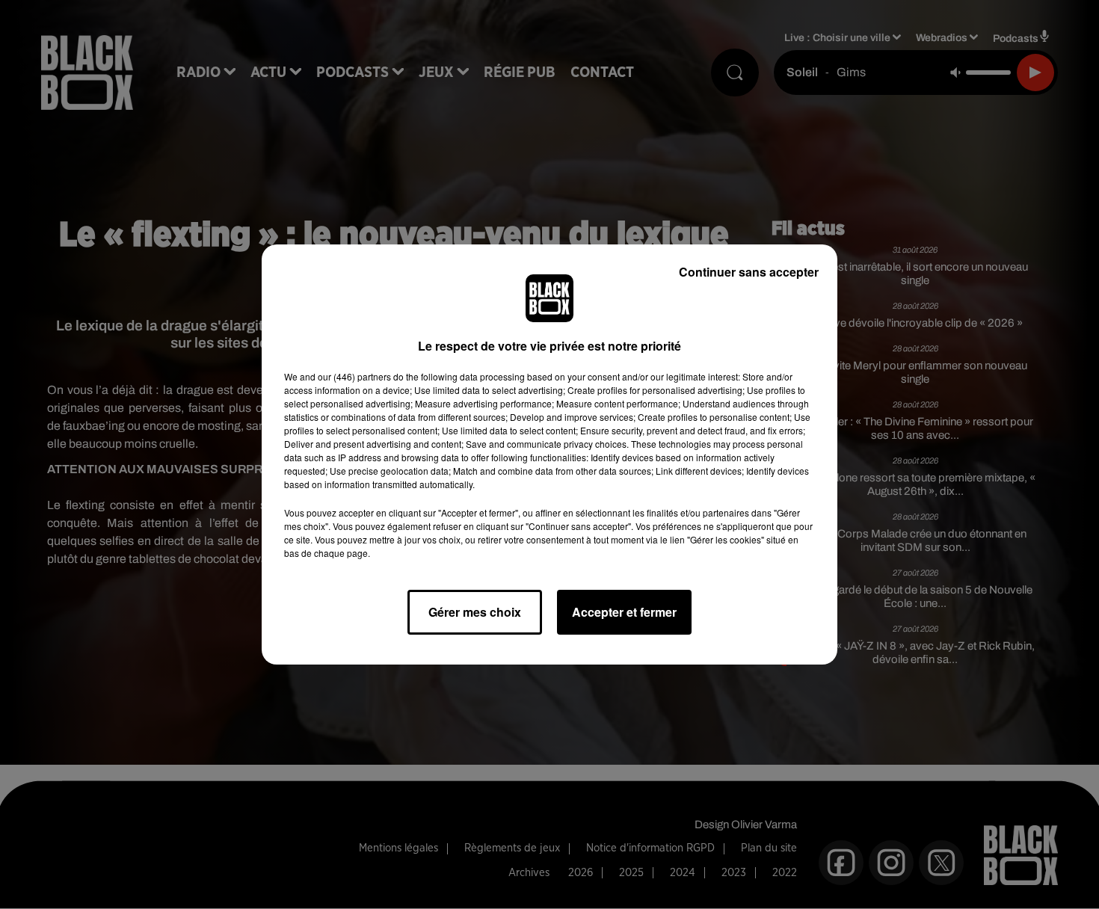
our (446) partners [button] (354, 376)
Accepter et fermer (624, 611)
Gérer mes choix (474, 611)
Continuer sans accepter (749, 271)
